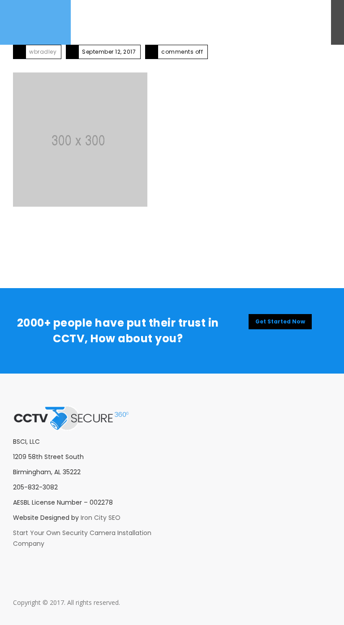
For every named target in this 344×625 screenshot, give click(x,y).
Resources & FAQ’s (206, 22)
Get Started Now (280, 321)
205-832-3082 (296, 22)
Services (119, 22)
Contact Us (155, 22)
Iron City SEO (100, 517)
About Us (87, 22)
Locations (255, 22)
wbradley (42, 51)
